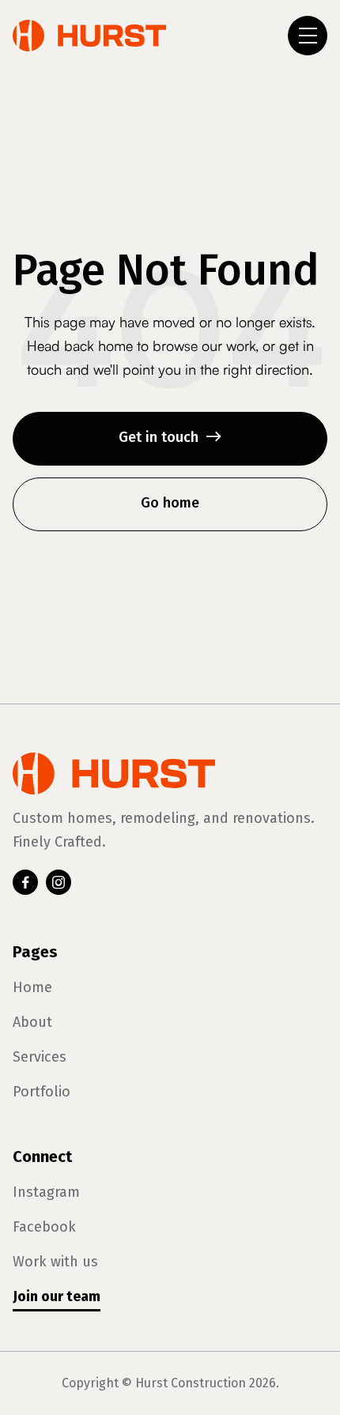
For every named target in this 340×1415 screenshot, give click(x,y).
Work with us (55, 1262)
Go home (170, 502)
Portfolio (41, 1092)
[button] (307, 35)
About (32, 1022)
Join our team (56, 1297)
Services (39, 1057)
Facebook (44, 1227)
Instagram (46, 1192)
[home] (89, 35)
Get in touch (170, 437)
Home (32, 987)
